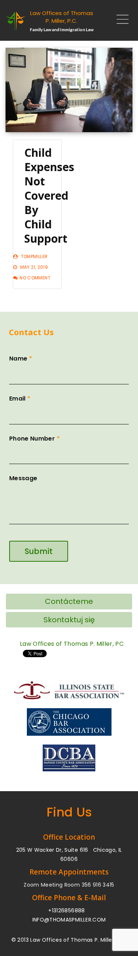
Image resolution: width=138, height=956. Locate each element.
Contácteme (69, 601)
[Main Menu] (119, 21)
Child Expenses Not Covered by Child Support (49, 195)
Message (23, 478)
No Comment (35, 278)
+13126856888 (66, 910)
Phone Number (34, 438)
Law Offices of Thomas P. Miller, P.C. (61, 17)
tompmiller (34, 256)
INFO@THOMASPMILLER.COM (69, 919)
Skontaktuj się (69, 620)
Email (19, 398)
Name (20, 358)
